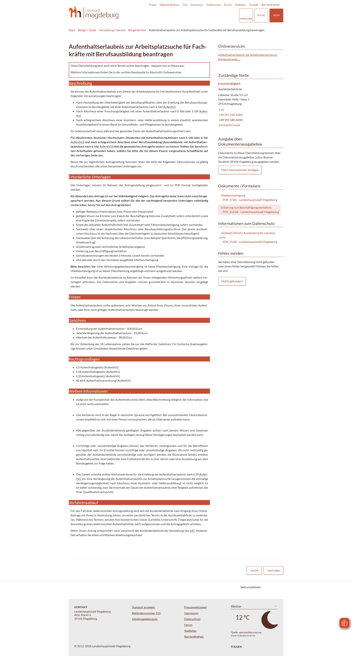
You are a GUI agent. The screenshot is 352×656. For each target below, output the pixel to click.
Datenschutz (213, 4)
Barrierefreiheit (271, 4)
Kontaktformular (229, 125)
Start (72, 30)
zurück (254, 570)
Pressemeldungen (195, 607)
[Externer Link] (210, 15)
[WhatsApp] (279, 587)
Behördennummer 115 (146, 613)
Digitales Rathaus (169, 4)
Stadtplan (240, 4)
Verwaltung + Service (112, 30)
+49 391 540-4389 (230, 114)
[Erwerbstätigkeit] (249, 104)
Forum (228, 4)
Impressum (196, 4)
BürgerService (137, 30)
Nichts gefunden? (232, 281)
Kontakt (253, 4)
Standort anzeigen (143, 607)
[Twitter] (265, 587)
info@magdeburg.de (144, 619)
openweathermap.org (250, 632)
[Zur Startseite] (93, 12)
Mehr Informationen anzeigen (240, 170)
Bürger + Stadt (87, 30)
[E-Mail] (274, 587)
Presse (152, 4)
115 (185, 4)
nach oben (273, 570)
